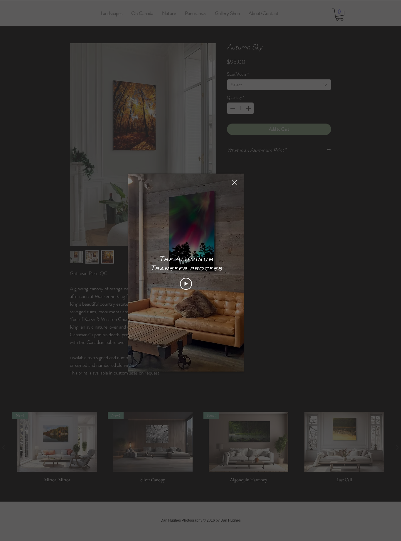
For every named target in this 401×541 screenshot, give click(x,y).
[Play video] (186, 284)
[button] (234, 182)
